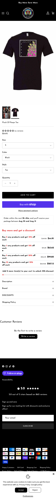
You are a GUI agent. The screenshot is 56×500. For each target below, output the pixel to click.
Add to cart (28, 195)
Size (4, 140)
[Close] (53, 473)
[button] (8, 131)
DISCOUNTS (7, 295)
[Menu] (3, 13)
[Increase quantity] (15, 183)
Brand (4, 288)
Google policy (36, 484)
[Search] (9, 13)
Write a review (28, 336)
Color (4, 152)
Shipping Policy (9, 302)
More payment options (28, 211)
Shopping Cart (32, 467)
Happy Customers (8, 467)
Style (4, 165)
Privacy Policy (24, 484)
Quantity (6, 178)
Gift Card (20, 467)
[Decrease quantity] (4, 183)
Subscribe (28, 426)
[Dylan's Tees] (28, 13)
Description (7, 282)
